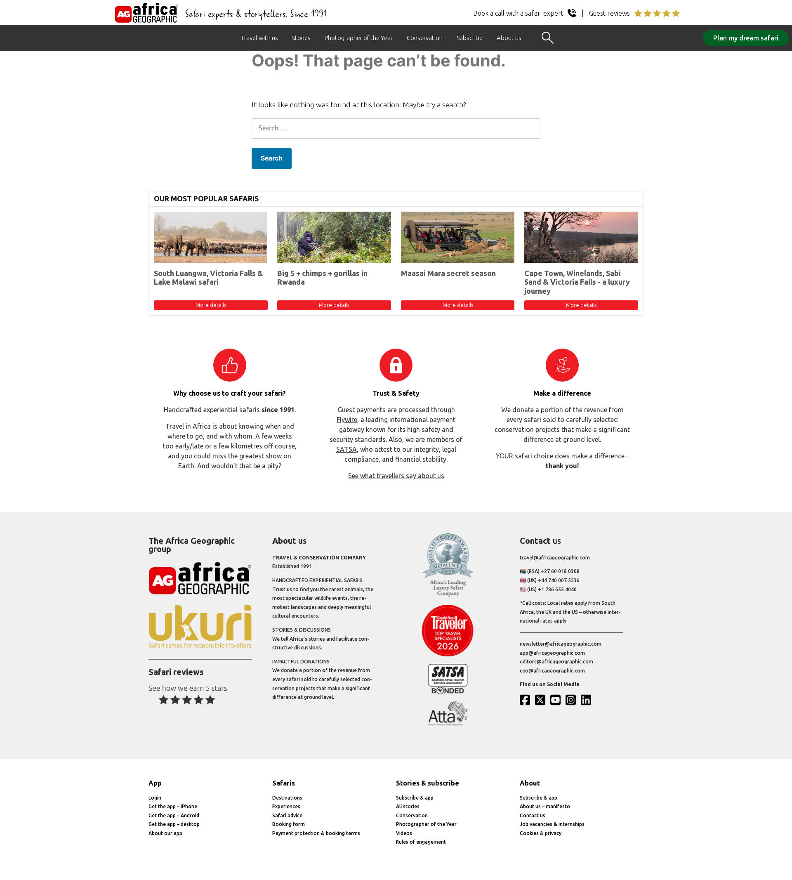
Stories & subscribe (427, 783)
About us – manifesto (545, 806)
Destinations (287, 797)
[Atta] (448, 724)
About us (509, 37)
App (155, 783)
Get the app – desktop (174, 824)
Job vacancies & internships (552, 824)
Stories (301, 37)
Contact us (532, 815)
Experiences (286, 806)
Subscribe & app (415, 797)
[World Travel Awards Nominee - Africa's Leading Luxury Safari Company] (448, 595)
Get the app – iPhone (172, 806)
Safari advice (287, 815)
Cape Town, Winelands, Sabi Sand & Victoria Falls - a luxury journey (577, 282)
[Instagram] (573, 699)
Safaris (283, 783)
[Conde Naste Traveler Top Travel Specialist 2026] (448, 654)
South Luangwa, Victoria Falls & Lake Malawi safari (208, 277)
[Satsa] (448, 692)
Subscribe (470, 37)
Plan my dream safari (745, 38)
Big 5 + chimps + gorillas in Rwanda (322, 277)
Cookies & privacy (540, 833)
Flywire (347, 419)
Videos (404, 833)
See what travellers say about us (396, 475)
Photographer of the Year (359, 37)
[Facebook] (527, 699)
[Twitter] (542, 699)
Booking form (288, 824)
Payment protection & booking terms (316, 833)
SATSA (346, 449)
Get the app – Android (173, 815)
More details (211, 305)
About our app (165, 833)
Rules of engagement (421, 842)
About (530, 783)
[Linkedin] (588, 699)
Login (154, 797)
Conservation (425, 37)
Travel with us (259, 37)
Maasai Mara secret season (448, 273)
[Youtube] (557, 699)
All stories (408, 806)
